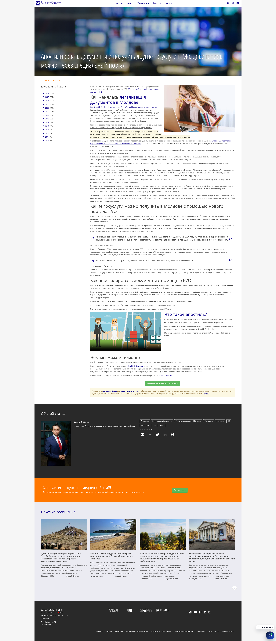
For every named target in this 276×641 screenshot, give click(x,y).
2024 (47, 100)
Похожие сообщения (58, 511)
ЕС (229, 421)
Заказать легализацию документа (162, 383)
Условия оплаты (213, 631)
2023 (47, 104)
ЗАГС (162, 425)
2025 (47, 97)
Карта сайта (201, 631)
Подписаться (180, 490)
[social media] (190, 612)
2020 (47, 115)
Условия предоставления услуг (161, 631)
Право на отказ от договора (184, 631)
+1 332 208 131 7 (50, 613)
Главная (46, 80)
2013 (47, 140)
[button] (228, 3)
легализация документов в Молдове (118, 99)
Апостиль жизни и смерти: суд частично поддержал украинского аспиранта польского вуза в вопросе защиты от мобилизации (162, 557)
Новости (119, 3)
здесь (206, 393)
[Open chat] (270, 635)
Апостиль (145, 421)
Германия (209, 421)
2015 (47, 133)
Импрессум (119, 631)
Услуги (130, 3)
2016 (47, 130)
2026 (47, 93)
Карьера (157, 3)
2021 (47, 111)
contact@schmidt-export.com (55, 615)
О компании (143, 3)
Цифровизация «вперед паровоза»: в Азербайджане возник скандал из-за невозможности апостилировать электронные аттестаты (61, 557)
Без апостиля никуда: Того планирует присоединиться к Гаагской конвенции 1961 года (111, 556)
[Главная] (49, 3)
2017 (47, 126)
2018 (47, 122)
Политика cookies (227, 631)
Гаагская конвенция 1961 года (188, 421)
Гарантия (109, 631)
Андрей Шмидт (82, 422)
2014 (47, 137)
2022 (47, 108)
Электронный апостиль (162, 421)
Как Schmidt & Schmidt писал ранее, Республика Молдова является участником (123, 107)
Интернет (145, 425)
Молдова (220, 421)
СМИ (154, 425)
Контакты (169, 3)
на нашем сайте (165, 375)
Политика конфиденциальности (137, 631)
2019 (47, 119)
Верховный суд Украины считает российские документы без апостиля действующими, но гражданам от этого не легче (212, 557)
